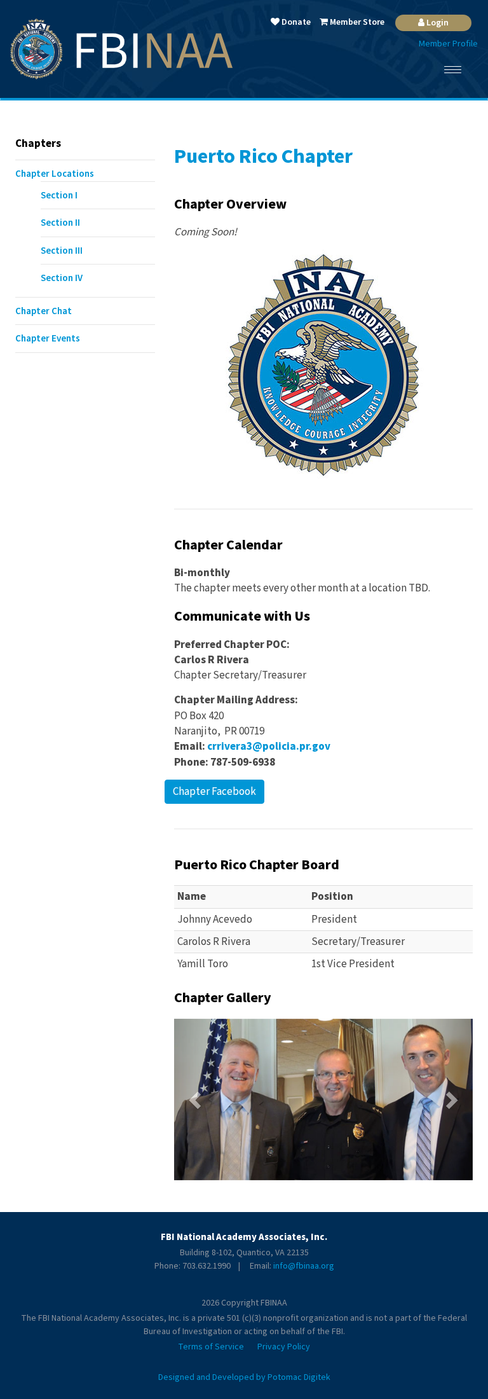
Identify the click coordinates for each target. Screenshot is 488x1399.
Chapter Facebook (214, 791)
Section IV (62, 278)
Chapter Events (47, 338)
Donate (295, 22)
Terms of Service (211, 1346)
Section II (60, 223)
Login (436, 23)
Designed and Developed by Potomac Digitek (244, 1377)
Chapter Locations (54, 174)
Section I (59, 195)
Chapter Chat (43, 311)
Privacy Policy (283, 1346)
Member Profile (448, 44)
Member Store (356, 22)
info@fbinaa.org (303, 1266)
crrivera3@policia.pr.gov (268, 746)
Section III (62, 251)
